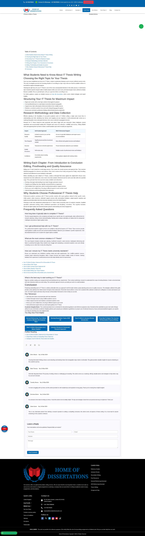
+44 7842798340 (55, 2)
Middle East (27, 506)
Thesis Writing (94, 487)
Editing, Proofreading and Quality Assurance (37, 65)
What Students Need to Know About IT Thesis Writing (39, 54)
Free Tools (103, 10)
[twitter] (69, 5)
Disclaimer (26, 521)
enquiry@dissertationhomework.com (53, 511)
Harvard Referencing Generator (98, 481)
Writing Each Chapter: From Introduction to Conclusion (39, 63)
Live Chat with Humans (9, 533)
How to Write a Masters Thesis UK (32, 268)
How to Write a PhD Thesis (30, 264)
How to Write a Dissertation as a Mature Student (36, 328)
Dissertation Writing (96, 475)
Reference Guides (95, 469)
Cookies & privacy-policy (30, 512)
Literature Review (95, 472)
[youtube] (76, 5)
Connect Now (88, 2)
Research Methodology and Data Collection (37, 60)
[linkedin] (71, 5)
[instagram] (73, 5)
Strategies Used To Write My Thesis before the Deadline (40, 338)
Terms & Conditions (28, 515)
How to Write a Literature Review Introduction (84, 319)
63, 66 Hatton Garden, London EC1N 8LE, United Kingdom (54, 500)
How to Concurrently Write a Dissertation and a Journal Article (39, 272)
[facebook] (67, 5)
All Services (68, 10)
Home (61, 10)
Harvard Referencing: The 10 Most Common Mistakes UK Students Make (36, 320)
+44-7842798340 (49, 504)
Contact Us (117, 10)
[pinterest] (34, 345)
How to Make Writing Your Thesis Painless (34, 270)
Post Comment (33, 452)
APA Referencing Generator (98, 484)
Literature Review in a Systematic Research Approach (60, 328)
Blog (111, 10)
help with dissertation (57, 94)
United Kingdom (27, 499)
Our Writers (94, 10)
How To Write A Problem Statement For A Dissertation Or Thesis (39, 262)
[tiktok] (78, 5)
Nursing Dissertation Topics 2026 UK (60, 319)
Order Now (86, 10)
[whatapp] (141, 26)
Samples (77, 10)
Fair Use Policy (27, 509)
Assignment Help (95, 490)
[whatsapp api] (36, 2)
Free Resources (95, 478)
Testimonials (27, 524)
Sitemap (26, 518)
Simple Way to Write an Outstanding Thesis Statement (39, 336)
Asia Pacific (27, 503)
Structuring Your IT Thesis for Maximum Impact (38, 58)
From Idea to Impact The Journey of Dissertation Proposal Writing (108, 319)
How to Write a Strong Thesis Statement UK (34, 266)
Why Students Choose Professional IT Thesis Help (38, 67)
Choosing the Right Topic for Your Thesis (36, 56)
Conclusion (29, 69)
